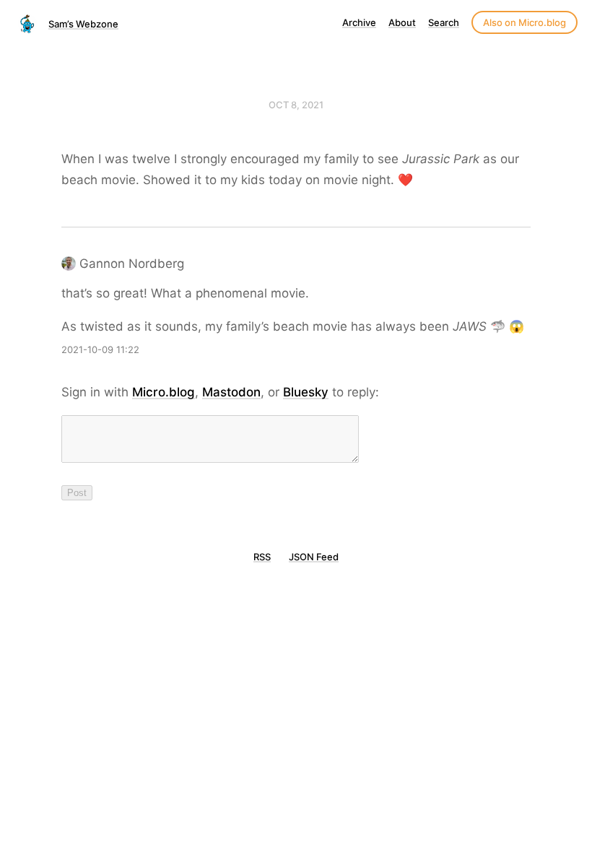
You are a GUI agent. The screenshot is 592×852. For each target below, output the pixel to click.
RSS (262, 556)
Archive (359, 22)
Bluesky (305, 392)
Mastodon (231, 392)
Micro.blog (163, 392)
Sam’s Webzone (83, 24)
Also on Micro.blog (524, 22)
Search (443, 22)
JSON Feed (314, 556)
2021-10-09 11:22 (100, 349)
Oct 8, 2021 (296, 104)
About (402, 22)
